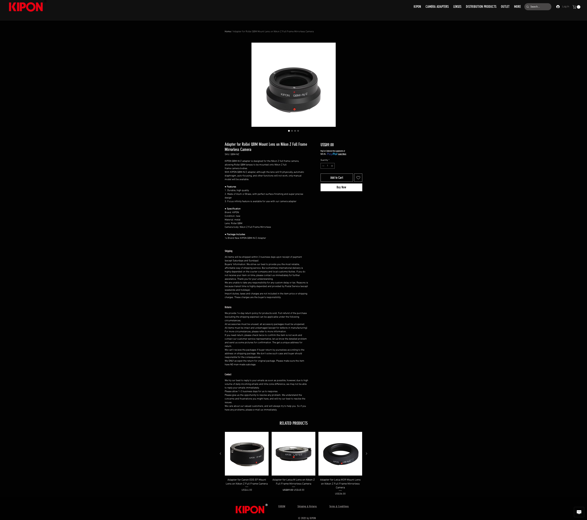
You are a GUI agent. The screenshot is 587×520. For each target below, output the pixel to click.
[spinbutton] (327, 165)
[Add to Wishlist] (358, 178)
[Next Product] (366, 453)
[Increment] (332, 165)
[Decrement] (323, 165)
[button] (577, 7)
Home (228, 31)
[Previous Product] (220, 453)
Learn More (342, 154)
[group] (293, 464)
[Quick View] (247, 454)
